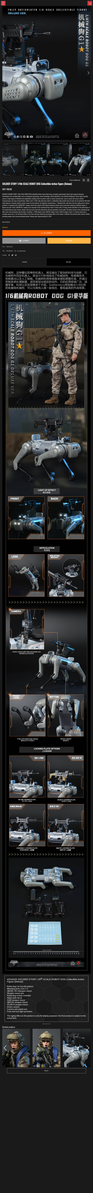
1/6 (15, 251)
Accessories (21, 251)
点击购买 (25, 241)
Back (46, 1071)
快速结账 (69, 241)
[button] (88, 73)
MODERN (9, 251)
